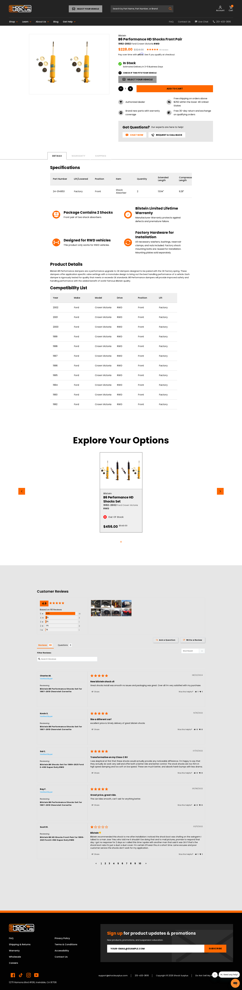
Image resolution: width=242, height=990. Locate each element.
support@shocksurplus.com (113, 975)
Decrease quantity (120, 88)
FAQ (11, 938)
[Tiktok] (20, 975)
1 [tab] (121, 542)
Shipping (100, 155)
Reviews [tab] (42, 645)
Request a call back (169, 135)
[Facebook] (13, 975)
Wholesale (15, 956)
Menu (18, 8)
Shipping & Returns (20, 944)
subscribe (215, 948)
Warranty (78, 155)
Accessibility (62, 950)
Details (57, 155)
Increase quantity (130, 88)
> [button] (146, 863)
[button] (196, 691)
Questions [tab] (63, 645)
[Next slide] (220, 491)
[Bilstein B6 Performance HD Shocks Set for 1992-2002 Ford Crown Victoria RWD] (121, 471)
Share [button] (96, 691)
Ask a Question (167, 640)
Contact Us (61, 956)
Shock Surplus (181, 975)
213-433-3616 (142, 975)
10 (140, 863)
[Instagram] (28, 975)
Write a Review (194, 640)
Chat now (136, 135)
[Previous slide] (21, 491)
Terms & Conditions (66, 944)
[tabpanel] (121, 492)
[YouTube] (36, 975)
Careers (13, 963)
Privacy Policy (62, 938)
